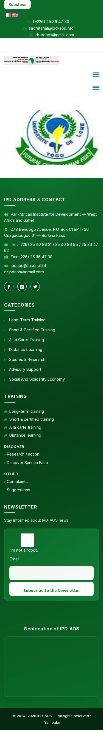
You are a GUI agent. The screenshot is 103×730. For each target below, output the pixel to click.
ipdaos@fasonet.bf (28, 265)
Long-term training (27, 320)
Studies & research (26, 359)
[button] (95, 74)
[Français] (7, 14)
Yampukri (52, 722)
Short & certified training (31, 329)
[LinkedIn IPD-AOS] (22, 286)
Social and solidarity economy (36, 379)
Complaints (17, 481)
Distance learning (25, 349)
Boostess (17, 4)
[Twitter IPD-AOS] (35, 286)
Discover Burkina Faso (27, 462)
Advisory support (24, 369)
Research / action (23, 454)
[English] (15, 14)
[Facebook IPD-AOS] (8, 286)
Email (14, 558)
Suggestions (18, 489)
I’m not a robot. (23, 550)
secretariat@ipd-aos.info (51, 28)
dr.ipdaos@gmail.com (54, 34)
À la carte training (26, 339)
